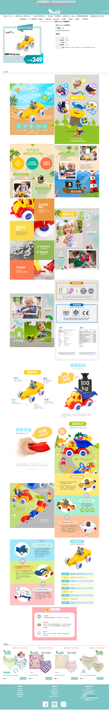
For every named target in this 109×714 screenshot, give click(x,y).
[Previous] (3, 665)
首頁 (40, 21)
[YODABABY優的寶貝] (54, 11)
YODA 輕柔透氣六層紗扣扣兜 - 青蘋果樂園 (10, 675)
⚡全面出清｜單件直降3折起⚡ (39, 16)
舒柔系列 (77, 19)
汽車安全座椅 (85, 19)
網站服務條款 (20, 694)
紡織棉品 (41, 19)
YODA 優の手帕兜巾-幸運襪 (33, 675)
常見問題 (54, 689)
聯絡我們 (20, 696)
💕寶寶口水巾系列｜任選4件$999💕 (22, 16)
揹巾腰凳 (64, 19)
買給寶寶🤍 (23, 678)
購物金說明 (54, 692)
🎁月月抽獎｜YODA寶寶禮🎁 (54, 16)
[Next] (104, 665)
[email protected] (91, 696)
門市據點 (54, 694)
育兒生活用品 (56, 19)
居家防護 (71, 19)
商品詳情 (6, 68)
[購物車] (107, 11)
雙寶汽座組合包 (23, 19)
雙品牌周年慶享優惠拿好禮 (82, 16)
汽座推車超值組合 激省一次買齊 (97, 16)
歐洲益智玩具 (48, 19)
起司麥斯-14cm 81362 (79, 47)
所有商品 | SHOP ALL (8, 16)
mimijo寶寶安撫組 (33, 19)
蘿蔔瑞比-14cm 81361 (69, 47)
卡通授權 (20, 690)
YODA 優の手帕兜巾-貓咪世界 (59, 675)
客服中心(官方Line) (54, 696)
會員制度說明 (54, 690)
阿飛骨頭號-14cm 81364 (90, 47)
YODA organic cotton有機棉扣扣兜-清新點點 (87, 675)
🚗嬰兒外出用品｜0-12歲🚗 (69, 16)
